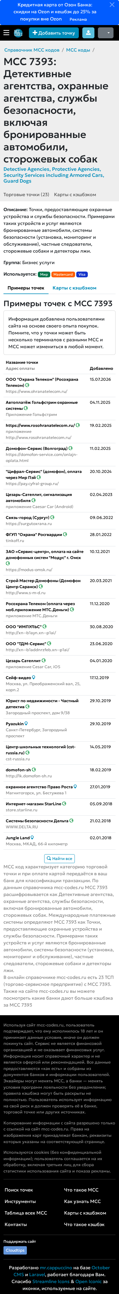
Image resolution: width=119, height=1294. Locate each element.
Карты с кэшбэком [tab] (74, 288)
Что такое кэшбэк (84, 1224)
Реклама (78, 19)
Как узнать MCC (82, 1201)
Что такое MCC (81, 1190)
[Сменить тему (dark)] (106, 32)
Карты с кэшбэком (75, 194)
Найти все (61, 858)
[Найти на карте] (33, 677)
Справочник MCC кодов (32, 50)
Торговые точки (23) (26, 194)
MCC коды (78, 50)
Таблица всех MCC (26, 1213)
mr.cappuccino (56, 1267)
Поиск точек (19, 1190)
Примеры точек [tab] (26, 288)
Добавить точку (56, 33)
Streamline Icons (51, 1281)
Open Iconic (88, 1281)
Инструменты (20, 1201)
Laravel (37, 1274)
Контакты (16, 1224)
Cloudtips (15, 1250)
